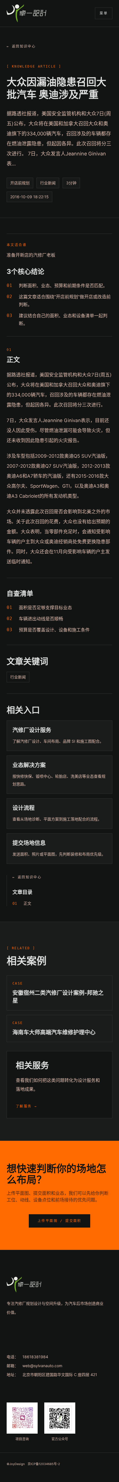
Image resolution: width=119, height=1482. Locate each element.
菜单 (104, 13)
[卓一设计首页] (26, 13)
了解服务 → (26, 1106)
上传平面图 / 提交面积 (59, 1221)
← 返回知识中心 (21, 46)
